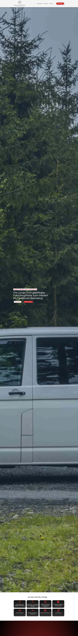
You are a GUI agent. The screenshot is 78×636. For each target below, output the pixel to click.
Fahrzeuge (46, 3)
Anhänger (51, 3)
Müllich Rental (39, 3)
